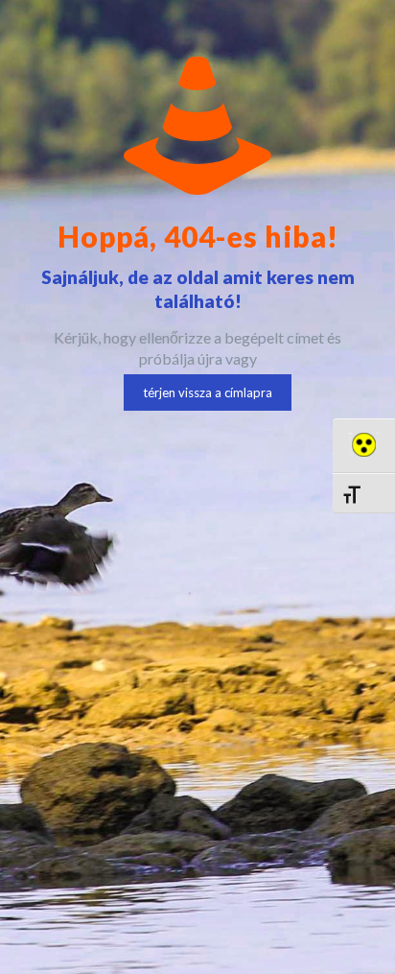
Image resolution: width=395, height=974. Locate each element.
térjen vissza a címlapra (207, 392)
